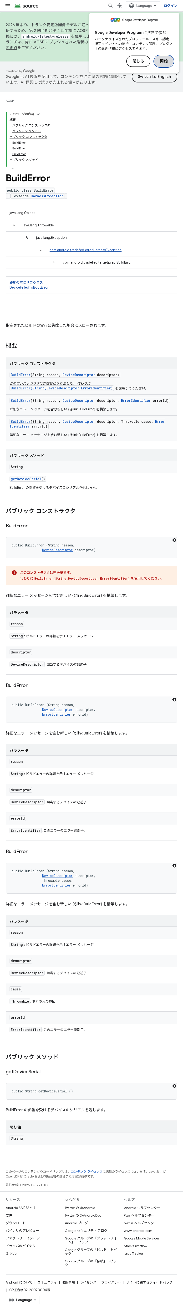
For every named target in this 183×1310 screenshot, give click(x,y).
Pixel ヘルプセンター (139, 1215)
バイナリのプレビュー (22, 1230)
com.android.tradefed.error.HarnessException (86, 250)
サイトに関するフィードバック (149, 1282)
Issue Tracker (133, 1253)
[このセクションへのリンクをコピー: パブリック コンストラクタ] (80, 512)
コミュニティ (47, 1282)
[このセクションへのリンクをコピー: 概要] (22, 346)
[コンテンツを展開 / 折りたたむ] (38, 114)
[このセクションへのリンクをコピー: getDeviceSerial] (45, 1072)
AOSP (10, 101)
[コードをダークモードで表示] (174, 540)
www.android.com (138, 1230)
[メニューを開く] (7, 5)
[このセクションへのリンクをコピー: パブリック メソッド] (63, 1057)
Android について (19, 1282)
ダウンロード (16, 1223)
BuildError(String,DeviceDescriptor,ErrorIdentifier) (62, 388)
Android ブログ (76, 1223)
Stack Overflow (135, 1246)
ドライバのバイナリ (21, 1246)
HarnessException (47, 196)
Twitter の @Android (80, 1208)
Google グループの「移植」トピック (91, 1263)
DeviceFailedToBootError (29, 287)
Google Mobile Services (141, 1238)
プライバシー (111, 1282)
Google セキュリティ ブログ (86, 1230)
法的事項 (68, 1282)
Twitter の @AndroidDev (83, 1215)
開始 (164, 61)
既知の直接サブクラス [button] (29, 285)
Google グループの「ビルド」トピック (91, 1252)
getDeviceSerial (26, 479)
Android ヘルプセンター (142, 1208)
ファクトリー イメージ (23, 1238)
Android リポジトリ (21, 1208)
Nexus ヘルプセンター (140, 1223)
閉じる (138, 61)
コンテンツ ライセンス (86, 1172)
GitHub (11, 1253)
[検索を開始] (110, 6)
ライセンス (88, 1282)
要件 (9, 1215)
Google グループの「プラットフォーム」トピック (91, 1240)
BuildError (20, 374)
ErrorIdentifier (136, 400)
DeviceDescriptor (78, 374)
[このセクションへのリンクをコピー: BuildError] (32, 526)
